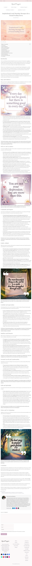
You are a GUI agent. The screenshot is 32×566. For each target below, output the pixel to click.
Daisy (18, 17)
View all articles (9, 508)
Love (26, 553)
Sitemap (16, 547)
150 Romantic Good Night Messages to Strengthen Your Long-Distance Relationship (12, 492)
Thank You (26, 558)
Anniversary (27, 540)
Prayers (26, 555)
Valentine (26, 560)
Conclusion (3, 56)
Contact (16, 542)
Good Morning (3, 491)
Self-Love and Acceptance (5, 47)
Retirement (26, 557)
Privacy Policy (16, 545)
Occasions (5, 7)
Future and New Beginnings (6, 55)
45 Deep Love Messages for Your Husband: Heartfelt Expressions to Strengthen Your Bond (13, 493)
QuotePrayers (16, 4)
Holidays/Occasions (27, 550)
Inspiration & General (21, 9)
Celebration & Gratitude (10, 9)
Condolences (27, 542)
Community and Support (5, 48)
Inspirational (27, 552)
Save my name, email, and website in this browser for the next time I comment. (13, 531)
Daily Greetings (13, 7)
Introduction (3, 45)
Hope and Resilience (5, 46)
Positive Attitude (4, 49)
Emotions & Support (23, 7)
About (16, 540)
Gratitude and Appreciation (6, 50)
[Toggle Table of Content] (29, 44)
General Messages (27, 545)
